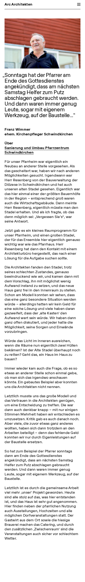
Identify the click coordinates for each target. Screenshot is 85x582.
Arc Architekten (18, 4)
